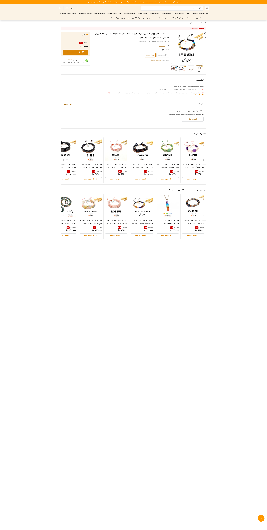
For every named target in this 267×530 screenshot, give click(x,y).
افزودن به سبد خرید (74, 52)
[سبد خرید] (59, 8)
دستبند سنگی (194, 23)
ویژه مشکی (163, 55)
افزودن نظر (67, 104)
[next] (63, 160)
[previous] (203, 160)
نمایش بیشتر (201, 94)
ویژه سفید (150, 55)
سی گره (162, 45)
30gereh (203, 23)
